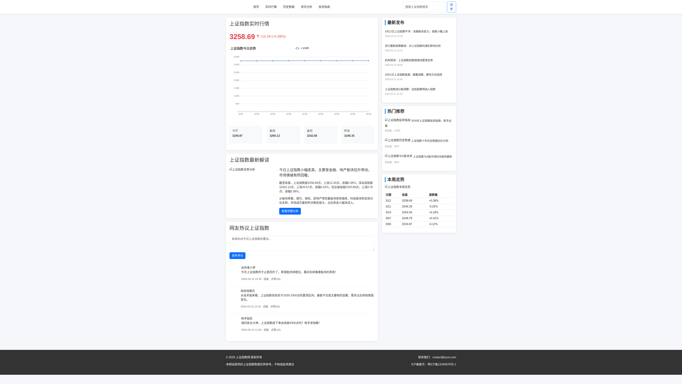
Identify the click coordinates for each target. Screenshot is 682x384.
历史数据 (288, 6)
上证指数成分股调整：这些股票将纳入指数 (410, 89)
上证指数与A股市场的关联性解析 (432, 156)
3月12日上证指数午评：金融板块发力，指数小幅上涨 (416, 31)
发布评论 (237, 255)
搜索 (451, 6)
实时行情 (271, 6)
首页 (256, 6)
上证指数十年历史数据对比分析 (429, 140)
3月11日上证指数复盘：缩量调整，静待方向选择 (413, 74)
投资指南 (324, 6)
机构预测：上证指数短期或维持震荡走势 (409, 60)
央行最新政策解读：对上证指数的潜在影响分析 (413, 45)
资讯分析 (306, 6)
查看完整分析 (290, 211)
